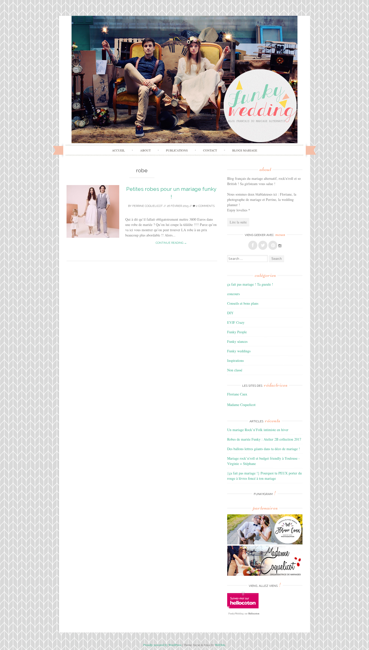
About (145, 150)
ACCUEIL (118, 150)
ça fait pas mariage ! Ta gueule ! (250, 284)
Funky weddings (239, 351)
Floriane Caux (237, 394)
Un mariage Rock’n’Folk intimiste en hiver (257, 429)
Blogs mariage (244, 150)
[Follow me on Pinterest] (272, 245)
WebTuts (220, 645)
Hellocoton (253, 613)
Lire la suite (238, 222)
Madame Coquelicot (241, 404)
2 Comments (205, 206)
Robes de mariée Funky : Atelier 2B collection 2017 (264, 439)
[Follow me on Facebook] (252, 245)
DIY (230, 312)
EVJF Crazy (235, 322)
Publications (177, 150)
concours (233, 293)
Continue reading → (171, 243)
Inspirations (235, 360)
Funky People (237, 332)
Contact (210, 150)
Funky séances (237, 341)
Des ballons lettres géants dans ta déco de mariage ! (263, 448)
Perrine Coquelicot (147, 206)
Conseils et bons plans (242, 303)
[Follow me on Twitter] (262, 245)
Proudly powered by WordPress (162, 645)
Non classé (234, 370)
